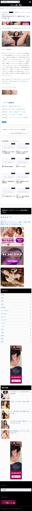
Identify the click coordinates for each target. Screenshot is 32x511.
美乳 (2, 342)
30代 (2, 298)
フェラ (3, 326)
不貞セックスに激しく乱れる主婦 (19, 401)
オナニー (3, 316)
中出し (3, 329)
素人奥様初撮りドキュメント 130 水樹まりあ (19, 431)
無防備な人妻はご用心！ (15, 106)
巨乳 (2, 338)
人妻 (2, 332)
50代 (2, 304)
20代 (2, 294)
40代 (2, 301)
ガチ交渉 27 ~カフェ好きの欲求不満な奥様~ (19, 392)
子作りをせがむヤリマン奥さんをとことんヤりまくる (16, 28)
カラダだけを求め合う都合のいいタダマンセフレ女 (19, 422)
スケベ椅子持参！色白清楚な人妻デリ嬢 (19, 412)
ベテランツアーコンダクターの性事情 (18, 117)
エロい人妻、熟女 (16, 5)
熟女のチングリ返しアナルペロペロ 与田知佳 (14, 129)
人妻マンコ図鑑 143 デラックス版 (17, 112)
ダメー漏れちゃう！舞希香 (15, 114)
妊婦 (2, 335)
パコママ (4, 102)
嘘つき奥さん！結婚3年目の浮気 (17, 109)
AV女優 (3, 307)
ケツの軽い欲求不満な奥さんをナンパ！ (19, 133)
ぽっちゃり (4, 313)
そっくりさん (4, 310)
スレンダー (4, 320)
